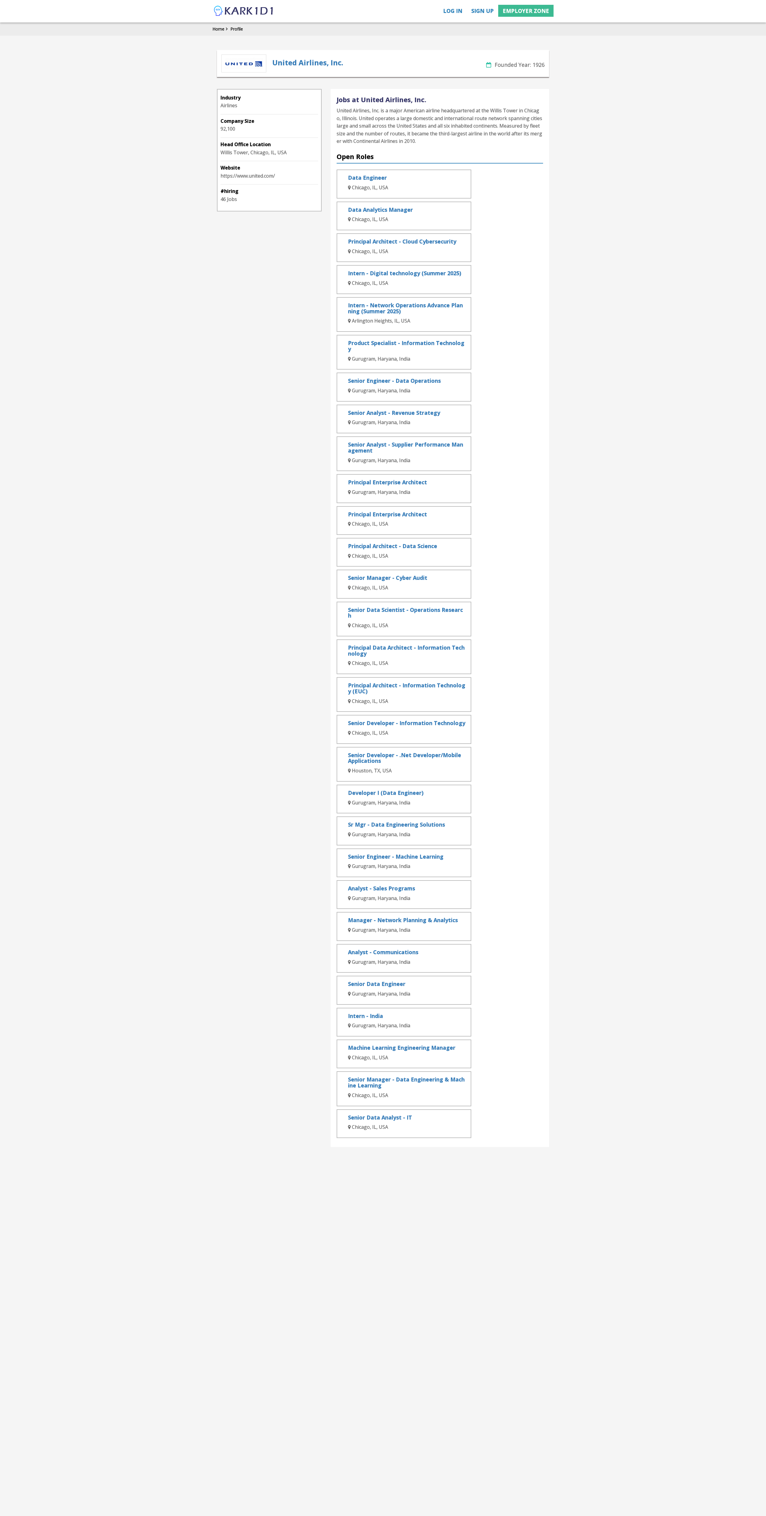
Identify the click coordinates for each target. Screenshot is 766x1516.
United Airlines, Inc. (307, 62)
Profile (236, 29)
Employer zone (526, 10)
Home (218, 29)
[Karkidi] (244, 11)
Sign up (482, 10)
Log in (452, 10)
